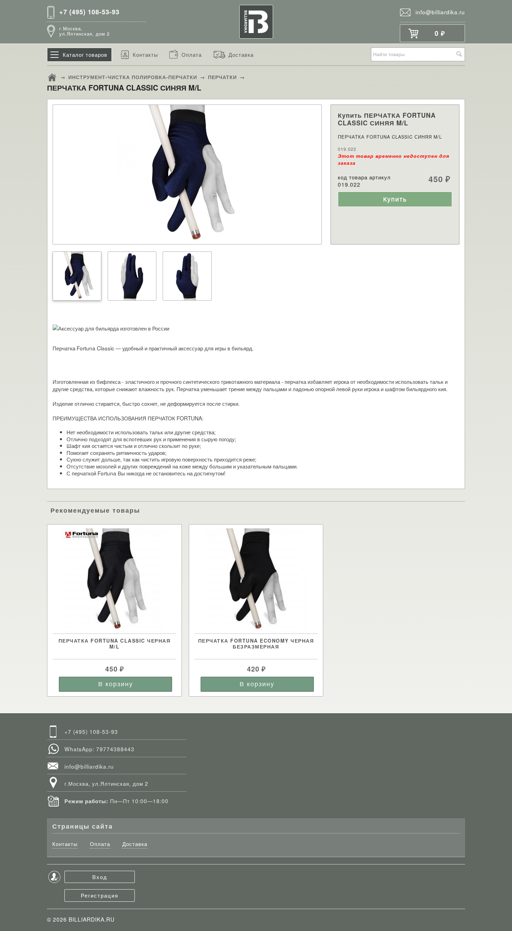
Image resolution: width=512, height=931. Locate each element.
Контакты (145, 54)
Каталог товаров (85, 54)
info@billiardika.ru (440, 12)
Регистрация (99, 895)
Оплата (191, 54)
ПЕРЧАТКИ (222, 76)
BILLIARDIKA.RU (92, 919)
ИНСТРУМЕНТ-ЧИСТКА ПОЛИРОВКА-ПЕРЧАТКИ (132, 76)
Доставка (241, 54)
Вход (99, 876)
